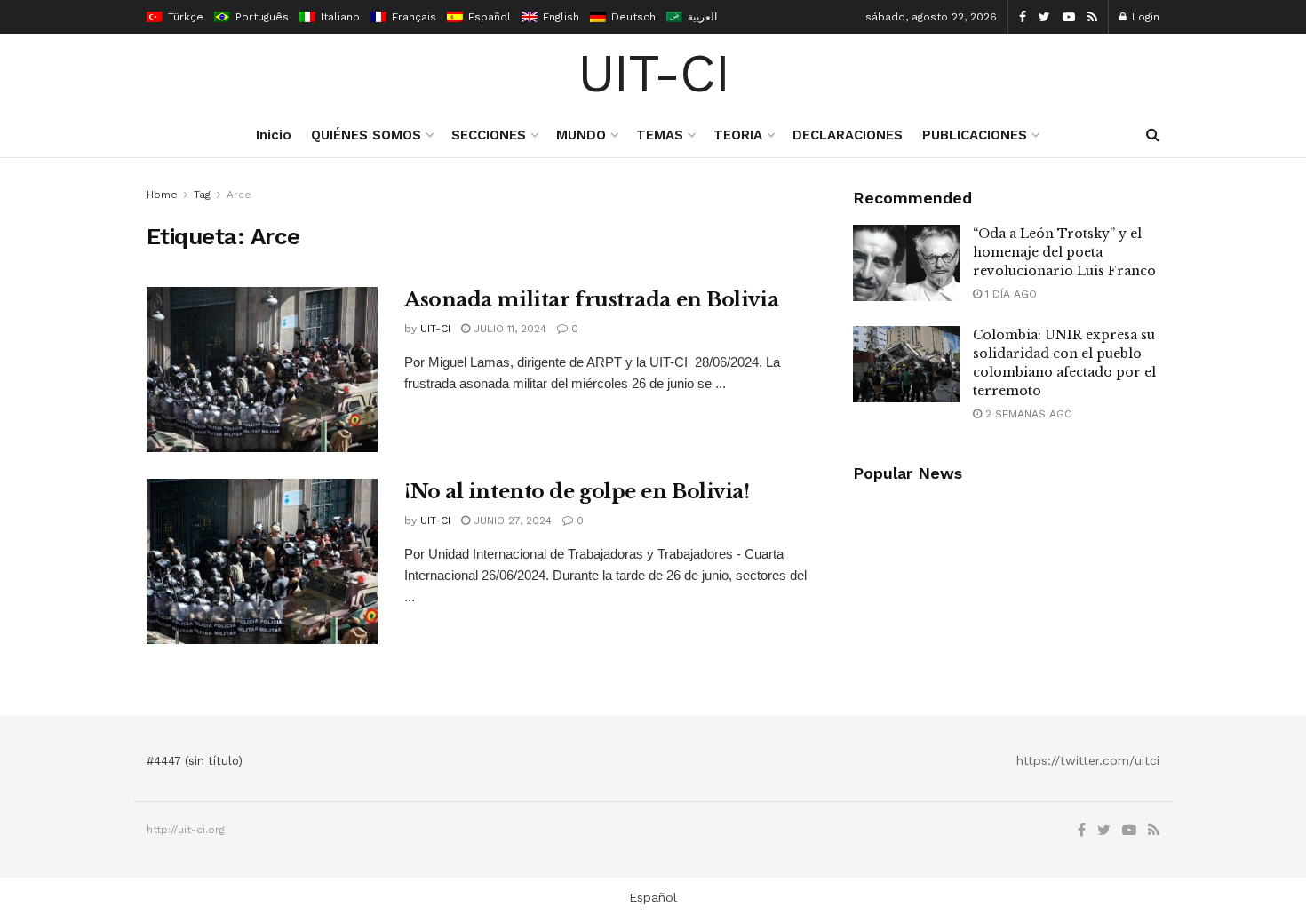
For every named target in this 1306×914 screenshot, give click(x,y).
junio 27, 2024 (511, 520)
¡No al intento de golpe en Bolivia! (577, 492)
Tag (202, 194)
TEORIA (737, 135)
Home (162, 194)
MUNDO (581, 135)
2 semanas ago (1027, 414)
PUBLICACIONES (974, 135)
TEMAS (659, 135)
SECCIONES (488, 135)
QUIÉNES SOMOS (366, 135)
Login (1143, 17)
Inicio (273, 135)
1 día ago (1009, 294)
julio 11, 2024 (508, 328)
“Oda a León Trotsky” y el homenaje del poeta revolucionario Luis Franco (1064, 252)
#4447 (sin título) (195, 760)
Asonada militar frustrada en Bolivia (591, 300)
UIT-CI (653, 73)
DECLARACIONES (847, 135)
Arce (239, 194)
